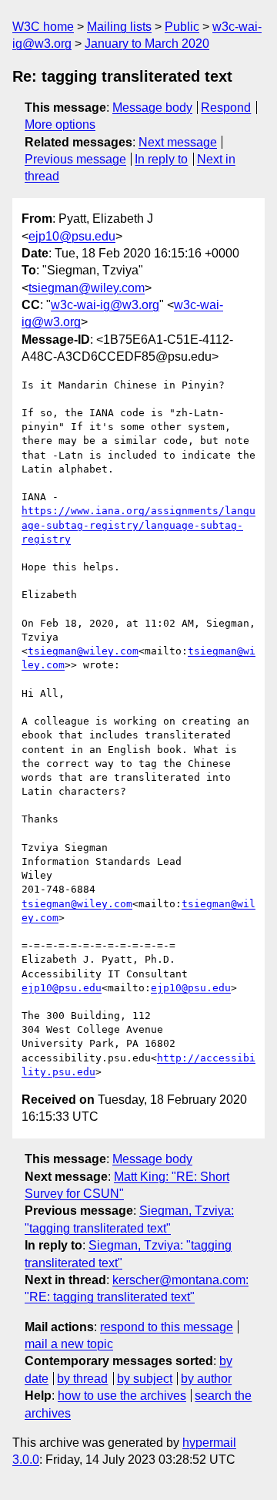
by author (206, 1378)
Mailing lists (119, 26)
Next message (177, 142)
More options (60, 124)
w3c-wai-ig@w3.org (105, 304)
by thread (82, 1378)
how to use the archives (122, 1395)
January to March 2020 (147, 43)
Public (182, 26)
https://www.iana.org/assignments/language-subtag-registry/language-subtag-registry (138, 524)
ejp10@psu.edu (71, 236)
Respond (226, 107)
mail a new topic (69, 1343)
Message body (152, 107)
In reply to (161, 159)
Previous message (75, 159)
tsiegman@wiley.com (86, 287)
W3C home (43, 26)
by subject (144, 1378)
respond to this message (166, 1327)
